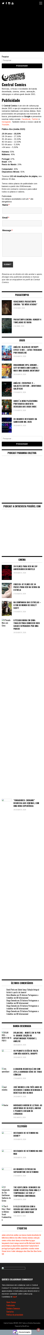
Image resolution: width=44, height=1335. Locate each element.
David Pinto (10, 989)
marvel (21, 1243)
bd (40, 1235)
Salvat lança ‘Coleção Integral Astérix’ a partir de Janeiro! (22, 991)
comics (4, 1240)
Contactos (10, 1311)
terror (9, 1251)
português (11, 1248)
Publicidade (10, 1305)
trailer (13, 1251)
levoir (12, 1243)
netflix (26, 1243)
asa (20, 1235)
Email (5, 217)
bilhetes (12, 1237)
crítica (9, 1240)
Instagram (6, 122)
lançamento (6, 1243)
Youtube (5, 125)
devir (13, 1240)
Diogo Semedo (11, 1000)
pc (11, 1245)
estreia (22, 1240)
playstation (16, 1245)
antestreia (9, 1235)
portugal (5, 1248)
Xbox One (30, 1251)
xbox (25, 1251)
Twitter (35, 119)
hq (30, 1240)
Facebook (26, 119)
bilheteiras (5, 1237)
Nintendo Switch (34, 1243)
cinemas (30, 1237)
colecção (36, 1237)
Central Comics (14, 84)
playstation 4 (25, 1245)
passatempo (6, 1245)
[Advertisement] (22, 29)
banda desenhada (33, 1235)
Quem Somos (11, 1302)
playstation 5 (34, 1245)
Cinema (24, 1237)
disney (18, 1240)
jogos (33, 1240)
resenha (31, 1248)
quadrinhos (24, 1248)
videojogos (19, 1251)
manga (16, 1243)
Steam (4, 1251)
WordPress (25, 1326)
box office (18, 1237)
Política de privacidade (14, 1314)
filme (27, 1240)
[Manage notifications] (38, 1330)
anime (4, 1235)
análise (16, 1235)
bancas (24, 1235)
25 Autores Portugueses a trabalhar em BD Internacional (22, 996)
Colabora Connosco (13, 1308)
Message (7, 230)
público (18, 1248)
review (37, 1248)
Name (6, 205)
